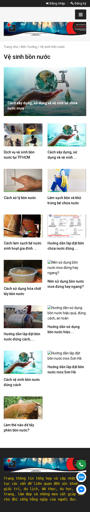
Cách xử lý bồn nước (20, 198)
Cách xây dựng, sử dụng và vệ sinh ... (62, 154)
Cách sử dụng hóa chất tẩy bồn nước (22, 291)
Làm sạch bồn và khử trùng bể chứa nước (64, 200)
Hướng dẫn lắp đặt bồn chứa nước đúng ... (66, 245)
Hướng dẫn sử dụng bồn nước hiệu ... (64, 329)
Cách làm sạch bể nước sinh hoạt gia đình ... (23, 245)
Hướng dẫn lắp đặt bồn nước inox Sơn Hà (66, 369)
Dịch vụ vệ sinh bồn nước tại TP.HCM (19, 154)
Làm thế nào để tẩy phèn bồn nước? (19, 427)
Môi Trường (29, 47)
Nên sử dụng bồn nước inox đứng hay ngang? (66, 284)
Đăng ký (80, 3)
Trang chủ (11, 47)
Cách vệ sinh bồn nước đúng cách (22, 382)
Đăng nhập (57, 3)
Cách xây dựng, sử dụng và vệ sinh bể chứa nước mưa (43, 105)
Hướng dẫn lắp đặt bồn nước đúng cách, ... (22, 336)
